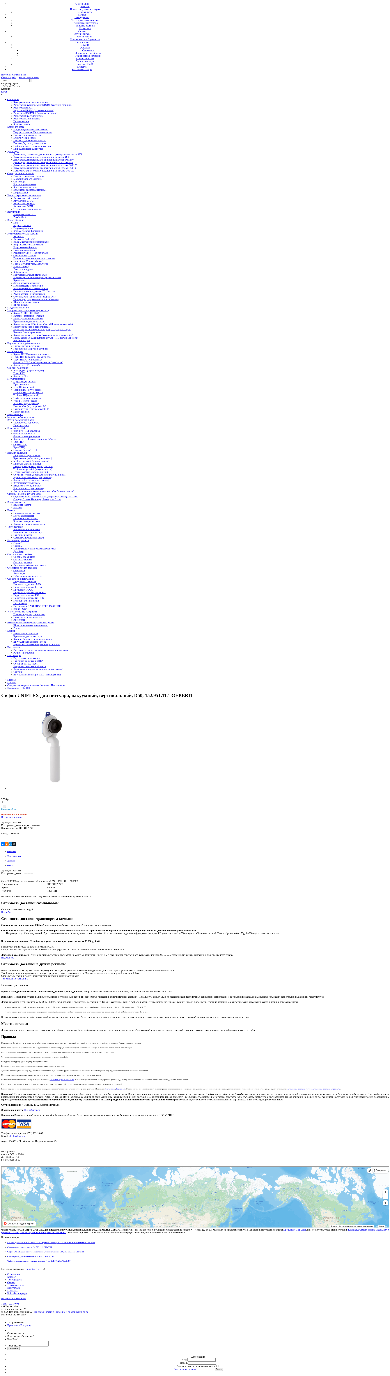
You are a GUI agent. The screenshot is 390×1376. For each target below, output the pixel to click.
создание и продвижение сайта (72, 1312)
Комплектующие (22, 124)
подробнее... (32, 1269)
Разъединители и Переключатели (30, 253)
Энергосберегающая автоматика (24, 195)
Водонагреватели (16, 502)
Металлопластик (16, 379)
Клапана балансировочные (27, 332)
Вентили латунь (21, 340)
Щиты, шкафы (20, 305)
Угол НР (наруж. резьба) (26, 403)
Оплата (10, 865)
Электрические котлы (24, 137)
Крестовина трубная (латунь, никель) (32, 458)
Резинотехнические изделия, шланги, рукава (30, 622)
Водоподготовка (22, 225)
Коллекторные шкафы (24, 184)
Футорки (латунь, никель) (26, 483)
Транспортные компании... (15, 978)
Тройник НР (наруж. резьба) (28, 392)
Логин (184, 1359)
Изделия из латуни (17, 452)
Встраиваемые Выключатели (28, 244)
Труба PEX (19, 373)
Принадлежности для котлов (28, 148)
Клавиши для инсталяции (26, 600)
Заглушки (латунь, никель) (27, 455)
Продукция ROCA (23, 589)
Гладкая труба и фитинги (26, 346)
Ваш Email (13, 1339)
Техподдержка (81, 17)
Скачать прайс (8, 77)
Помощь (85, 45)
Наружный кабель (22, 535)
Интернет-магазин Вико (13, 74)
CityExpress (110, 1089)
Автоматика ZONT (23, 206)
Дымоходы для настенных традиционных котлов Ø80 (41, 157)
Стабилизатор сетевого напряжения (32, 146)
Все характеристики (11, 817)
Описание (11, 851)
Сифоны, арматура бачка (20, 554)
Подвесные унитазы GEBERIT (29, 592)
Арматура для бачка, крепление (29, 565)
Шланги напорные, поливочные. (30, 625)
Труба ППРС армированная (27, 359)
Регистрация (85, 69)
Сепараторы (19, 181)
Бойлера (17, 507)
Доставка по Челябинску (88, 53)
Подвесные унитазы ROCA (27, 587)
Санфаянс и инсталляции (20, 578)
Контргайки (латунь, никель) (28, 488)
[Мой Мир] (10, 844)
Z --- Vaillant (19, 217)
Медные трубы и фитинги (21, 417)
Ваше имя (20, 1336)
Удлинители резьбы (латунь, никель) (32, 477)
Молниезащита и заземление (28, 285)
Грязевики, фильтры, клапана (28, 176)
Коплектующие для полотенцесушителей (34, 548)
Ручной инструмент (23, 652)
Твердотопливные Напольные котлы (32, 132)
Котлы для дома (15, 127)
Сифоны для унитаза (24, 557)
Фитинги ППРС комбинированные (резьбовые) (38, 362)
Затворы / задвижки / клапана (28, 316)
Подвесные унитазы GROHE (28, 598)
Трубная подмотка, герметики (29, 614)
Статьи (82, 31)
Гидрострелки (20, 192)
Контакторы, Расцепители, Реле (30, 274)
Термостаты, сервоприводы (27, 209)
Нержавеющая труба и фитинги (23, 343)
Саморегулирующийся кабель (28, 537)
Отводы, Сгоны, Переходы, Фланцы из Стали (37, 499)
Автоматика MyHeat (24, 203)
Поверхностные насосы (25, 518)
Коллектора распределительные (29, 190)
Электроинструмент (23, 269)
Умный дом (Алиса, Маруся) (28, 261)
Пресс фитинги (21, 384)
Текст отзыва (14, 1345)
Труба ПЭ (18, 442)
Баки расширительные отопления (30, 102)
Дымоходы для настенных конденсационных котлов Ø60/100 (45, 168)
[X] (14, 844)
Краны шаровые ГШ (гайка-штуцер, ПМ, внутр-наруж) (42, 329)
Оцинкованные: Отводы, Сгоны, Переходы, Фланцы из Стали (45, 496)
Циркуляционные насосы (26, 513)
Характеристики (14, 856)
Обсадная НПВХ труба (25, 663)
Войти (75, 69)
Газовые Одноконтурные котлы (29, 140)
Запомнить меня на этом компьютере (196, 1366)
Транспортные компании (88, 55)
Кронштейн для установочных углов (32, 639)
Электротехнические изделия (22, 233)
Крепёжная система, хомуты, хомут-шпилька (36, 644)
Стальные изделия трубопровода (24, 494)
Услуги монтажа (82, 34)
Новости (85, 6)
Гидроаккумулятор (23, 228)
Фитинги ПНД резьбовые (26, 431)
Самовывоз (88, 50)
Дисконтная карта (85, 61)
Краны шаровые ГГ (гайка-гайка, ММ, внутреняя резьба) (43, 324)
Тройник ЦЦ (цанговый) (26, 395)
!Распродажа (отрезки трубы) (28, 370)
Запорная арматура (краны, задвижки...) (28, 310)
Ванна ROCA (20, 609)
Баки (15, 222)
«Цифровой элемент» (44, 1312)
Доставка (85, 47)
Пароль (184, 1363)
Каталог (82, 14)
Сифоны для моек (22, 559)
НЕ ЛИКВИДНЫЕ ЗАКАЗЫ (62, 1080)
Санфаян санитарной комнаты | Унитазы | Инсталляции (36, 685)
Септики (18, 672)
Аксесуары (19, 573)
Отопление (13, 99)
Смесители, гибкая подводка (22, 567)
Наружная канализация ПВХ (28, 661)
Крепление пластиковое (25, 633)
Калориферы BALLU (24, 214)
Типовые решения (85, 25)
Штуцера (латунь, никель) (27, 485)
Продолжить (13, 1325)
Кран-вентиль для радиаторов (28, 321)
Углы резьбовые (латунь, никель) (30, 472)
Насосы (11, 510)
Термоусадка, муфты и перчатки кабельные (35, 299)
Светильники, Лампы (24, 255)
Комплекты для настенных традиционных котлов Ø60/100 (43, 170)
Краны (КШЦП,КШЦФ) (26, 313)
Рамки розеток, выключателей (29, 294)
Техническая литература (85, 23)
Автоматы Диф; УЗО (24, 239)
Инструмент (13, 647)
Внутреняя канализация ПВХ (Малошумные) (37, 674)
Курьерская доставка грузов (299, 1089)
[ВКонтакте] (3, 844)
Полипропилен (15, 351)
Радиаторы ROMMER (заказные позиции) (35, 113)
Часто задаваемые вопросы (85, 20)
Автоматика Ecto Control (26, 198)
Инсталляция (20, 603)
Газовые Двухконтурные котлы (29, 143)
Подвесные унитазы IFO (26, 595)
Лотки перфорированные (26, 283)
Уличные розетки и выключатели (30, 288)
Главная (11, 679)
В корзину (25, 1325)
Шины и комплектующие (26, 302)
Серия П (17, 543)
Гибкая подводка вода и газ (27, 576)
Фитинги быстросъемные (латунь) (31, 480)
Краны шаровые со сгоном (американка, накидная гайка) (43, 335)
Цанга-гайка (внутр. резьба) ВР (29, 406)
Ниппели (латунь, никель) (27, 463)
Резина (17, 628)
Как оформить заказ (29, 77)
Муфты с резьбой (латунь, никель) (31, 461)
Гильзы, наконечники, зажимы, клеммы (34, 258)
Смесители (19, 570)
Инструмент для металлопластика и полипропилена (40, 650)
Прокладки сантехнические (27, 617)
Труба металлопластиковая (27, 398)
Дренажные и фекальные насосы (30, 524)
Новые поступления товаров (85, 9)
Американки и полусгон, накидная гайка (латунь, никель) (43, 491)
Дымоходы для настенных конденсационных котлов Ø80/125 (45, 165)
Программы (85, 28)
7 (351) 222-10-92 (10, 1303)
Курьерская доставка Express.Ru (326, 1089)
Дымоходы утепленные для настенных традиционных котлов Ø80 (47, 154)
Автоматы (18, 236)
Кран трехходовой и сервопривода (31, 326)
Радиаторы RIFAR (22, 107)
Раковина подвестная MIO (27, 584)
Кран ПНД (19, 447)
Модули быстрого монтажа (27, 179)
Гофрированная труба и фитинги (30, 348)
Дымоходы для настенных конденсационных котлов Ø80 (43, 162)
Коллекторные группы (25, 187)
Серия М (18, 546)
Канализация (14, 655)
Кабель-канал (20, 272)
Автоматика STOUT (24, 200)
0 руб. (4, 91)
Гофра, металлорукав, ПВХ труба (30, 263)
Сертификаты (85, 12)
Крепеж (11, 630)
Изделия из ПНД (16, 428)
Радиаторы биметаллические (28, 116)
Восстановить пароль (185, 1369)
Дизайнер (18, 551)
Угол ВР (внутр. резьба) (25, 400)
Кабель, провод (21, 266)
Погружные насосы (23, 515)
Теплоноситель (21, 121)
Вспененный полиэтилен (26, 529)
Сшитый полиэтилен (18, 368)
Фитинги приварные (24, 433)
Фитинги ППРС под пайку (27, 365)
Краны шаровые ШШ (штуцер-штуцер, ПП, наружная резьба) (45, 337)
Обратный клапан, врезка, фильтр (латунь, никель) (39, 474)
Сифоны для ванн (22, 562)
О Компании (82, 3)
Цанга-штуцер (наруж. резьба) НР (31, 409)
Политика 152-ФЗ (85, 64)
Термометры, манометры (26, 422)
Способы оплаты (85, 58)
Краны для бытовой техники (28, 318)
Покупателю (82, 42)
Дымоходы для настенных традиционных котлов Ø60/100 (43, 159)
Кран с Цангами (21, 411)
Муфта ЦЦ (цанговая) (24, 381)
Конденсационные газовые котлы (30, 129)
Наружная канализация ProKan (29, 666)
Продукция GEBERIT (24, 581)
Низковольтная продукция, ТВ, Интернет (35, 291)
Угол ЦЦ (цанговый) (24, 387)
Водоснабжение (15, 220)
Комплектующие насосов (26, 521)
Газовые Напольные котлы (27, 135)
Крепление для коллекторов (28, 636)
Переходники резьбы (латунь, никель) (33, 466)
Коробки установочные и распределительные (37, 277)
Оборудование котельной (20, 173)
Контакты (82, 66)
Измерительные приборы (20, 420)
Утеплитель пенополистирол (28, 532)
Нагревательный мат (24, 250)
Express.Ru (120, 1089)
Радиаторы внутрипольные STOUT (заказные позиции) (42, 105)
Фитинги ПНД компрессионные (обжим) (34, 439)
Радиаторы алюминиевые (26, 118)
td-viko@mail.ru (32, 1110)
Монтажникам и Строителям (85, 39)
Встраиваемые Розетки (25, 247)
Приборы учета (21, 425)
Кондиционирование (18, 307)
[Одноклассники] (7, 844)
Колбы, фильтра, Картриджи (28, 231)
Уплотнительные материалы (22, 611)
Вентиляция (13, 211)
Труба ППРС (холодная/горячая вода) (32, 357)
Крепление (19, 280)
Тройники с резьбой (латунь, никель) (32, 469)
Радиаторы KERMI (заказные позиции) (33, 110)
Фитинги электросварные (26, 436)
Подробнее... (7, 912)
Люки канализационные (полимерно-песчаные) (38, 669)
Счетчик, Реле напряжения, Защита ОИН (34, 296)
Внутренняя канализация (26, 658)
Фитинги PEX (20, 376)
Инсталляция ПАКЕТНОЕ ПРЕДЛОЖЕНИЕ (37, 606)
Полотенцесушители (18, 540)
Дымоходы (13, 151)
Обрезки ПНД (20, 444)
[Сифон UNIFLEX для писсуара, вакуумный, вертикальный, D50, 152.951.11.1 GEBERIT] (26, 746)
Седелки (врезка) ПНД (25, 450)
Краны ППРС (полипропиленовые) (31, 354)
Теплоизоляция (15, 526)
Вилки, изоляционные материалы (31, 242)
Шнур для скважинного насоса (29, 641)
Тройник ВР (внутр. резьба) (27, 389)
